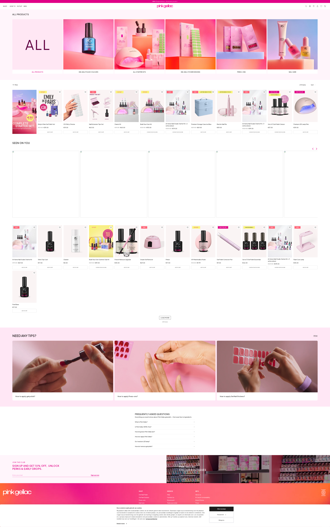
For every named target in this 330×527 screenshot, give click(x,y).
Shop (5, 6)
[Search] (306, 6)
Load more (165, 318)
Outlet (19, 6)
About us (198, 495)
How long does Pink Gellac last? (145, 432)
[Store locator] (314, 6)
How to (13, 6)
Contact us (170, 497)
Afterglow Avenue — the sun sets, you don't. (165, 1)
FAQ (168, 495)
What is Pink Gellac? (141, 422)
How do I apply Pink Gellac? (143, 436)
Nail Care (141, 503)
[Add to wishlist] (59, 92)
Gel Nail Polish (143, 495)
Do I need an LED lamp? (142, 441)
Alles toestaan (221, 509)
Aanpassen (220, 514)
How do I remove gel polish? (143, 446)
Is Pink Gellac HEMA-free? (143, 427)
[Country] (310, 6)
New (25, 6)
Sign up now (95, 475)
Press (197, 503)
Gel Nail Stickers (144, 497)
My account (171, 500)
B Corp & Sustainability (202, 497)
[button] (313, 85)
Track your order (172, 503)
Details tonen (121, 523)
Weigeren (221, 520)
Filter (16, 85)
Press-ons (142, 500)
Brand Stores (199, 500)
